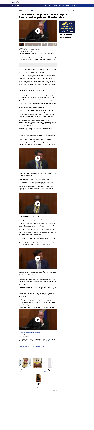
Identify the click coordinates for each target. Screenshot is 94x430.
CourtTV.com (48, 339)
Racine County (61, 5)
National (55, 1)
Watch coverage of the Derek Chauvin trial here (29, 171)
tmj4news (14, 5)
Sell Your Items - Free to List (32, 357)
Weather (61, 1)
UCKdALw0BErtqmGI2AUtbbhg (17, 5)
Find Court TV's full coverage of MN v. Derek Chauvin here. (31, 346)
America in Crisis (28, 10)
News (20, 10)
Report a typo (22, 348)
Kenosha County (68, 5)
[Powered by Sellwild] (55, 390)
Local (50, 1)
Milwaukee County (48, 5)
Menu (46, 1)
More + (80, 5)
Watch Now (79, 1)
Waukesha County (55, 5)
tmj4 (12, 5)
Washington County (75, 5)
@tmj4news (19, 5)
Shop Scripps (71, 1)
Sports (66, 1)
